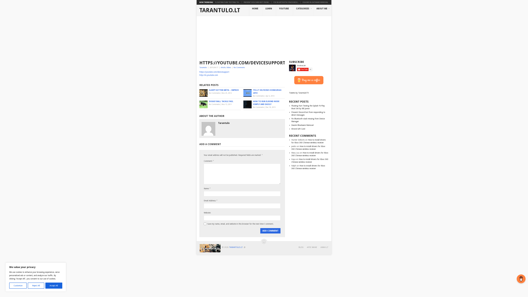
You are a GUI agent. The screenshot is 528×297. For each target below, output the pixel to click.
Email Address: (210, 200)
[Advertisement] (264, 36)
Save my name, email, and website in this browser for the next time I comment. (240, 224)
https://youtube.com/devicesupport (214, 72)
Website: (207, 213)
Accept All (54, 285)
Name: (207, 188)
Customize (18, 285)
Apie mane (312, 247)
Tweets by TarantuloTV (299, 93)
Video (228, 67)
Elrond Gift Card (298, 129)
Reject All (36, 285)
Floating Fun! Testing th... (227, 2)
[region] (36, 277)
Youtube (284, 8)
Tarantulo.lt (219, 10)
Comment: (209, 161)
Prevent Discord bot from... (257, 2)
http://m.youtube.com (208, 75)
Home (255, 8)
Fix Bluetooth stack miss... (286, 2)
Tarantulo (203, 67)
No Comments (239, 67)
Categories (302, 8)
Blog (301, 247)
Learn (268, 8)
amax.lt (324, 247)
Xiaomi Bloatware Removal (315, 2)
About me (321, 8)
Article (223, 67)
